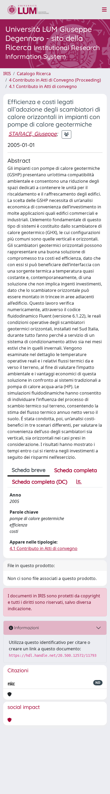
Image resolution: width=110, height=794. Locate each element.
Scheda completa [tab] (75, 470)
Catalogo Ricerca (34, 74)
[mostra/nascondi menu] (104, 9)
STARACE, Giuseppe (33, 133)
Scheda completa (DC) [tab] (39, 481)
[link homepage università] (28, 9)
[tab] (79, 481)
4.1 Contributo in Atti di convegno (43, 86)
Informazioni (26, 627)
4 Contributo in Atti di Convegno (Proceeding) (55, 80)
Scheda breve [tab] (28, 470)
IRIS (7, 74)
